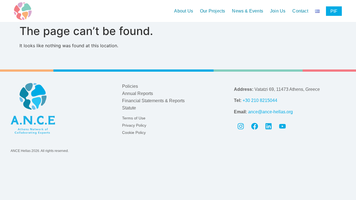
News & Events (247, 11)
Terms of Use (133, 118)
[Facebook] (255, 126)
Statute (129, 108)
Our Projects (212, 11)
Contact (300, 11)
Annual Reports (137, 93)
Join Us (277, 11)
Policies (130, 86)
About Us (183, 11)
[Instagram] (241, 126)
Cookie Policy (134, 132)
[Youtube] (283, 126)
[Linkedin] (269, 126)
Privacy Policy (134, 125)
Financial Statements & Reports (153, 100)
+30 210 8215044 (260, 100)
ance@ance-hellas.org (270, 111)
